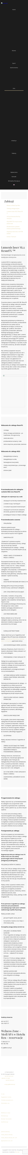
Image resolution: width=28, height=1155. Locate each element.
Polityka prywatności (7, 1100)
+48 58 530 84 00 (8, 1076)
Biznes (14, 50)
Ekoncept (17, 1152)
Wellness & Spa (5, 1113)
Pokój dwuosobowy (7, 1134)
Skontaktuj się (5, 1103)
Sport (14, 63)
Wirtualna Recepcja (14, 181)
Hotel (14, 9)
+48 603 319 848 (5, 1078)
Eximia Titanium (11, 236)
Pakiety (14, 153)
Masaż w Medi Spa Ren (13, 205)
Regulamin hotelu (6, 1097)
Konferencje (4, 1122)
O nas (3, 1094)
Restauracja (4, 1116)
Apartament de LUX (6, 1140)
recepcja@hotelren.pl (9, 1084)
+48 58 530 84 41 (9, 1080)
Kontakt (14, 176)
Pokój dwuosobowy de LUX (9, 1137)
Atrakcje (14, 140)
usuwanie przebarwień (11, 639)
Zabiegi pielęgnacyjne (13, 208)
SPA (14, 88)
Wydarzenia (14, 172)
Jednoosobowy (5, 1131)
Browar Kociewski (6, 1119)
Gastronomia (14, 67)
